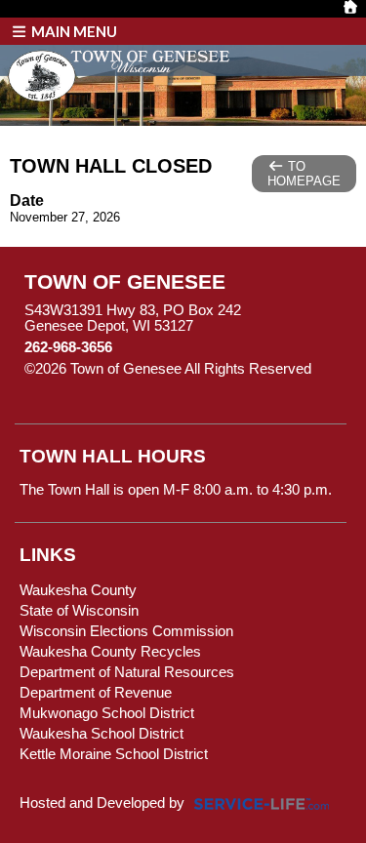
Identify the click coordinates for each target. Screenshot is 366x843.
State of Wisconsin (79, 611)
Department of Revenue (96, 693)
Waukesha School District (101, 734)
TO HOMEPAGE (304, 173)
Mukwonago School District (107, 713)
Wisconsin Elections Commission (126, 631)
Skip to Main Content (105, 384)
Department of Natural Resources (127, 672)
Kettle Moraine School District (114, 754)
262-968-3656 (68, 347)
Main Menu (72, 31)
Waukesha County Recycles (110, 652)
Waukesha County (78, 590)
